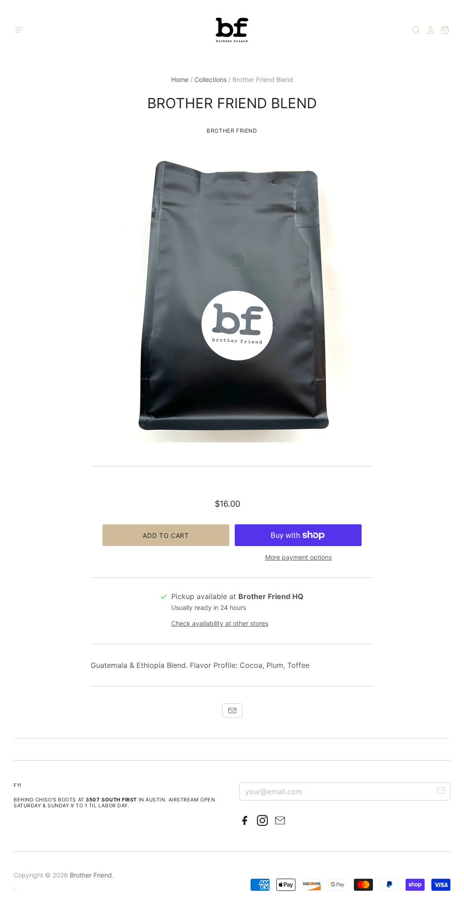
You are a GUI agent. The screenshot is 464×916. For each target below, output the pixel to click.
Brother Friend (232, 130)
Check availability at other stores (219, 623)
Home (179, 79)
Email (232, 710)
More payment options (298, 557)
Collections (210, 79)
